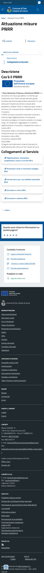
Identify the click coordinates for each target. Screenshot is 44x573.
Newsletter (5, 547)
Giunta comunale (7, 343)
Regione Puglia (7, 3)
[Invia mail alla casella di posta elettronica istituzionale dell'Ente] (23, 443)
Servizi (26, 556)
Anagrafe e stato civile (9, 362)
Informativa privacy (8, 512)
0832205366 (13, 436)
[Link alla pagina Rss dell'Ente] (2, 544)
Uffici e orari (5, 461)
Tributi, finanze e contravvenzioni (13, 380)
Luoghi (3, 412)
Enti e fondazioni (7, 321)
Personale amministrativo (11, 328)
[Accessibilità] (6, 567)
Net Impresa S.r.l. (24, 566)
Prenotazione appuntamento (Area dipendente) (19, 505)
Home (3, 18)
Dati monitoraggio (8, 556)
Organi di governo (8, 325)
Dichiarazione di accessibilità (11, 519)
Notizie (4, 393)
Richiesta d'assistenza (9, 533)
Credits (13, 559)
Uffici (3, 336)
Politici (3, 332)
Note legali (5, 515)
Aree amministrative (9, 314)
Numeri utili (5, 465)
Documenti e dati (7, 318)
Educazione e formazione (10, 373)
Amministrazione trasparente (12, 522)
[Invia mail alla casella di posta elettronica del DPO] (17, 477)
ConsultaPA (5, 508)
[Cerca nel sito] (37, 9)
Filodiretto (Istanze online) (11, 497)
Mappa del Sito (30, 559)
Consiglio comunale (8, 346)
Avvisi (3, 400)
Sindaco (4, 339)
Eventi (3, 416)
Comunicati (5, 396)
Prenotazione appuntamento (12, 530)
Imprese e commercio (9, 377)
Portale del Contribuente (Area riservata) (16, 501)
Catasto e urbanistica (9, 369)
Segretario (5, 350)
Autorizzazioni (6, 366)
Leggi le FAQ (6, 525)
